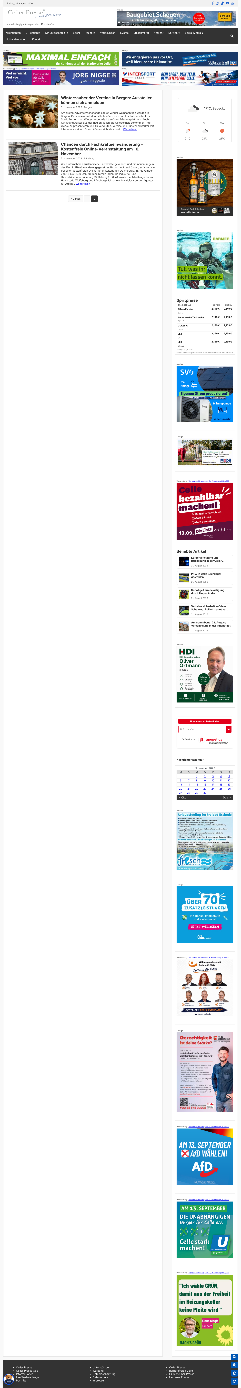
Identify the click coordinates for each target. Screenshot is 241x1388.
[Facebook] (213, 3)
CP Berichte (33, 32)
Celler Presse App (27, 1370)
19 (229, 784)
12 (229, 780)
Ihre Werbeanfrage (27, 1377)
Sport (76, 32)
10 (213, 780)
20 (180, 788)
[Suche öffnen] (232, 36)
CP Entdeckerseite (56, 32)
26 (229, 788)
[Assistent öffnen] (8, 1379)
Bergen (88, 107)
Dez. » (227, 797)
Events (124, 32)
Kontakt (37, 39)
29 (196, 792)
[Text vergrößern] (234, 1357)
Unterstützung (101, 1367)
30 (205, 792)
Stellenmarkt (141, 32)
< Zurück (75, 198)
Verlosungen (107, 32)
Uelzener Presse (179, 1377)
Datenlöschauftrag (104, 1374)
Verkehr (158, 32)
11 (221, 780)
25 (221, 788)
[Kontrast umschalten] (234, 1373)
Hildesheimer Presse (181, 1374)
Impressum (99, 1380)
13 (180, 784)
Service (173, 32)
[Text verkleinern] (234, 1365)
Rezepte (90, 32)
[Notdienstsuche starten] (228, 729)
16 (204, 784)
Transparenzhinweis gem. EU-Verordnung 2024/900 (35, 69)
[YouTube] (228, 3)
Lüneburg (89, 158)
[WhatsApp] (232, 3)
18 (221, 784)
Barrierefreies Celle (181, 1370)
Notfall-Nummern (16, 39)
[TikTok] (222, 3)
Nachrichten (13, 32)
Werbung (98, 1370)
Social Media (193, 32)
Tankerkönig (187, 352)
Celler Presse (24, 1367)
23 (205, 788)
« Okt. (182, 797)
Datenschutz (100, 1377)
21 (188, 788)
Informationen (24, 1374)
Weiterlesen (130, 129)
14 (188, 784)
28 (188, 792)
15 (196, 784)
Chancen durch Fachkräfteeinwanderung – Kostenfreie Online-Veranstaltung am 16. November (102, 149)
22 (196, 788)
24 (213, 788)
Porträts (21, 1380)
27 (180, 792)
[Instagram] (217, 3)
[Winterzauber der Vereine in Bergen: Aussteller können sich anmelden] (33, 127)
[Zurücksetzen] (234, 1381)
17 (213, 784)
